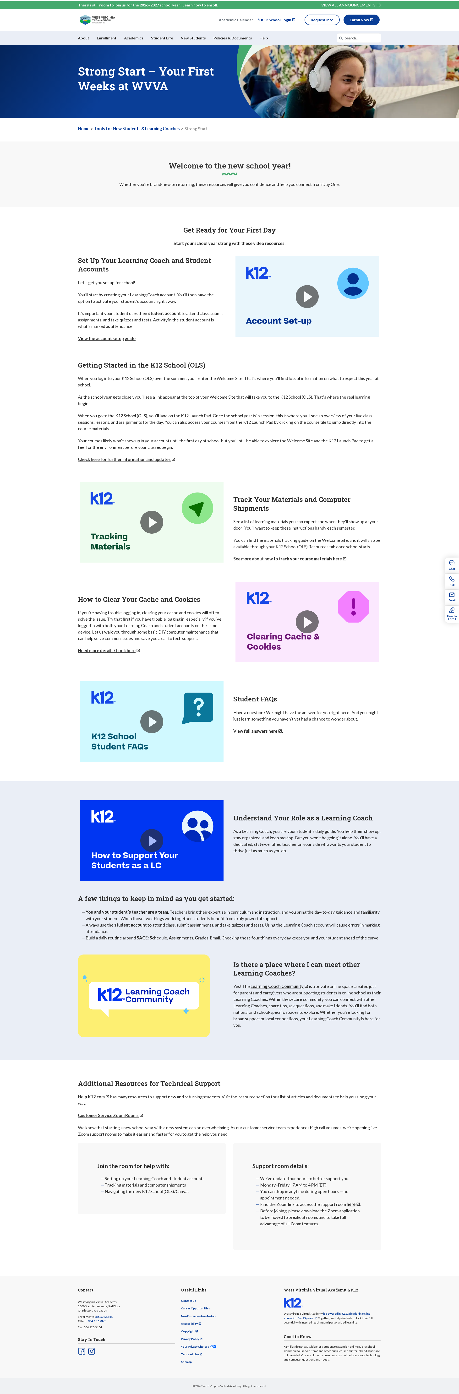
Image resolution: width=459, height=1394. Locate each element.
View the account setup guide (107, 338)
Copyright (188, 1331)
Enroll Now (359, 19)
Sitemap (186, 1362)
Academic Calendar (236, 19)
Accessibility (189, 1323)
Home (83, 128)
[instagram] (91, 1350)
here (351, 1204)
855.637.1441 (103, 1316)
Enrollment (106, 38)
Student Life (162, 38)
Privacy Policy (190, 1339)
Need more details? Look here (107, 650)
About (83, 38)
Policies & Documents (232, 38)
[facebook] (81, 1350)
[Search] (341, 38)
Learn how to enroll (199, 5)
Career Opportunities (195, 1308)
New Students (193, 38)
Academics (133, 38)
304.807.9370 (97, 1321)
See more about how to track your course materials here (287, 558)
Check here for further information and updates (124, 459)
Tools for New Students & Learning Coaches (137, 128)
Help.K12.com (91, 1096)
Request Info (322, 19)
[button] (307, 296)
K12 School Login (276, 19)
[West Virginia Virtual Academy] (97, 20)
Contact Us (188, 1300)
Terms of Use (190, 1354)
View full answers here (255, 731)
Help (264, 38)
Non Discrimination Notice (198, 1316)
